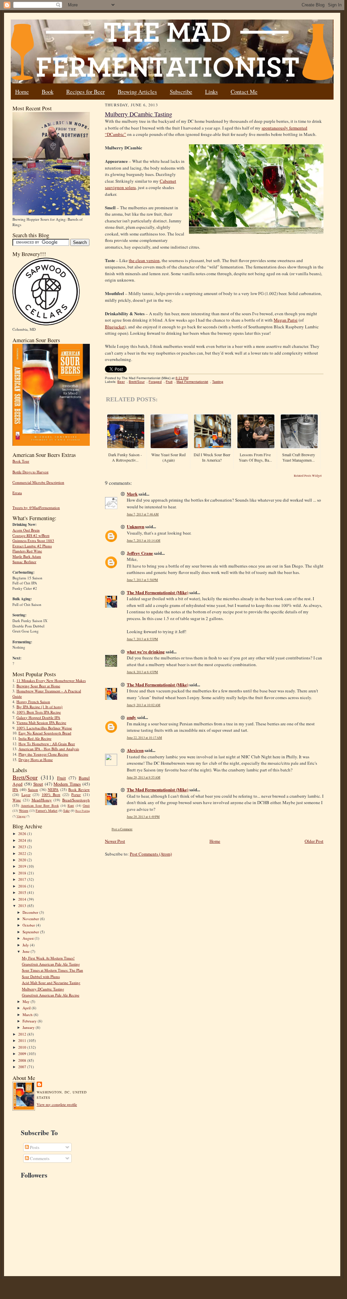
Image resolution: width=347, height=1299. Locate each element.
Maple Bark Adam (26, 556)
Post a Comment (122, 829)
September (31, 931)
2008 (22, 1060)
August (29, 938)
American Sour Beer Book (40, 805)
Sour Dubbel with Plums (41, 976)
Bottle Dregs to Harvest (30, 471)
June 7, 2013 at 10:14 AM (143, 540)
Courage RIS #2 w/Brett (30, 535)
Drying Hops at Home (35, 759)
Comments (39, 1158)
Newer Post (115, 841)
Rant (71, 805)
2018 (22, 872)
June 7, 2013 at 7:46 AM (143, 514)
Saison (33, 789)
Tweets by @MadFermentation (36, 507)
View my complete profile (57, 1104)
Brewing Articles (137, 92)
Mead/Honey (42, 799)
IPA (15, 789)
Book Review (79, 789)
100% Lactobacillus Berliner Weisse (44, 727)
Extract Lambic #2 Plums (32, 545)
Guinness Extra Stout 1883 (33, 540)
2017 (22, 879)
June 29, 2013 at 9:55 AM (143, 777)
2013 (22, 905)
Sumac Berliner (24, 561)
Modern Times (67, 784)
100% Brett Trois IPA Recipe (38, 712)
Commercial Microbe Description (38, 482)
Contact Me (244, 92)
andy (131, 717)
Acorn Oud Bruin (26, 530)
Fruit (61, 778)
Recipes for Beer (85, 92)
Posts (34, 1147)
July (26, 944)
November (31, 918)
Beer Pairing (82, 811)
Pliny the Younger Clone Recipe (43, 754)
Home (22, 92)
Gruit (86, 805)
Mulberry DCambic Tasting (43, 988)
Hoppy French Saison (33, 701)
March (28, 1014)
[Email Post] (191, 378)
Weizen (23, 810)
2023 (22, 846)
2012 (22, 1034)
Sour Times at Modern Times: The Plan (52, 970)
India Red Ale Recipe (34, 738)
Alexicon (135, 750)
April (27, 1007)
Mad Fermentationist (192, 382)
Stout (38, 784)
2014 (22, 899)
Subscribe (181, 92)
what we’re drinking (146, 651)
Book (47, 92)
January (29, 1027)
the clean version (144, 260)
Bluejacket (115, 327)
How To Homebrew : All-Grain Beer (46, 743)
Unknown (135, 526)
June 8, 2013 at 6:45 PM (142, 672)
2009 (22, 1053)
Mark (132, 494)
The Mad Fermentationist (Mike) (157, 592)
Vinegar (21, 816)
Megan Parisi (286, 320)
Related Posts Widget (308, 476)
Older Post (314, 841)
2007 (22, 1066)
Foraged (155, 382)
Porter (76, 794)
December (31, 912)
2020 (22, 859)
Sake (66, 810)
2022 (22, 853)
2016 (22, 886)
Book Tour (20, 461)
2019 (22, 866)
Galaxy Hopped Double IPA (38, 717)
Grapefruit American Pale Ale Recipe (50, 995)
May (27, 1001)
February (30, 1020)
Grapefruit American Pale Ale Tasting (51, 964)
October (29, 925)
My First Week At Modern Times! (48, 958)
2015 (22, 892)
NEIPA (53, 789)
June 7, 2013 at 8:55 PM (142, 639)
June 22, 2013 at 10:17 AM (144, 737)
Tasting (217, 382)
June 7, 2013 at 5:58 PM (142, 580)
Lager (26, 794)
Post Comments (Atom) (151, 854)
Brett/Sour (25, 777)
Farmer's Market (46, 810)
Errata (17, 492)
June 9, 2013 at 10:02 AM (143, 705)
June (27, 951)
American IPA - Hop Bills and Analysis (48, 748)
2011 (22, 1040)
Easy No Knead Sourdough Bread (44, 732)
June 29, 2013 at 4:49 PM (143, 817)
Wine (16, 799)
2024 (22, 840)
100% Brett (51, 794)
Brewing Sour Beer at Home (38, 685)
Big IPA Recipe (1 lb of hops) (39, 706)
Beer (121, 382)
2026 (22, 833)
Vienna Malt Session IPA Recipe (41, 722)
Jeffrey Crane (140, 553)
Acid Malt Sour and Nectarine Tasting (51, 982)
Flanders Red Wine (27, 550)
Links (211, 92)
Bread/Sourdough (76, 799)
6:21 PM (182, 378)
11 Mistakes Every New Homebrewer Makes (51, 680)
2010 (22, 1047)
